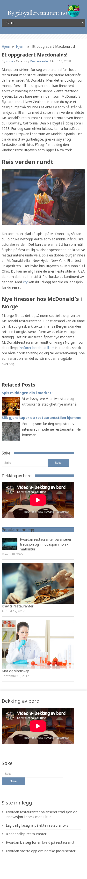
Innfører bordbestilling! (36, 347)
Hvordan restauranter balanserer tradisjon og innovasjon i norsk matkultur (45, 544)
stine (9, 61)
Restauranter (39, 61)
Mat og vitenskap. (16, 671)
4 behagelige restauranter (26, 834)
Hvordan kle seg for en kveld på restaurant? (40, 842)
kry (25, 282)
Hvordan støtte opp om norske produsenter (40, 851)
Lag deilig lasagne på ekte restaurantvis (37, 825)
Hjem (6, 46)
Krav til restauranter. (18, 606)
